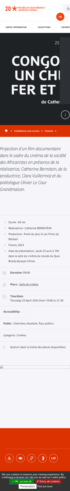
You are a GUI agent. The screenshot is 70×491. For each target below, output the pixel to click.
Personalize (27, 486)
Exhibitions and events (26, 131)
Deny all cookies (49, 481)
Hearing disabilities (31, 458)
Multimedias (65, 76)
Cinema (49, 131)
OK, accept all (22, 481)
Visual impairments (20, 458)
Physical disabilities (9, 458)
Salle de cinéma (28, 284)
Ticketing (65, 42)
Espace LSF (53, 458)
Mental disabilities (42, 458)
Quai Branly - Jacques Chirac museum (28, 8)
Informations (65, 53)
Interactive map (65, 87)
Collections (44, 27)
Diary (65, 65)
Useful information (16, 27)
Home (5, 131)
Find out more (44, 486)
